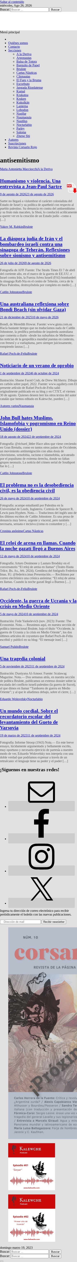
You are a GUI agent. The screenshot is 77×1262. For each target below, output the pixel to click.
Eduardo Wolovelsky (13, 699)
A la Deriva (23, 54)
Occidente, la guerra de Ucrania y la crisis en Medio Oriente (38, 603)
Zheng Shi (23, 136)
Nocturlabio (24, 125)
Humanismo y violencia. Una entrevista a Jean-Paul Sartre (31, 183)
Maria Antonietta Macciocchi (19, 169)
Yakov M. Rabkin (11, 226)
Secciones (14, 50)
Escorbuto (23, 84)
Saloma (21, 132)
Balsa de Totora (26, 61)
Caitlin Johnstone (11, 292)
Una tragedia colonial (22, 658)
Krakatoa (22, 95)
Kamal (20, 91)
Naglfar (21, 113)
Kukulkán (22, 102)
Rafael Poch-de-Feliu (14, 353)
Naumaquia (23, 117)
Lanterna (22, 106)
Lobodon (22, 110)
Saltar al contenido (12, 2)
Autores (13, 139)
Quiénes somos (18, 43)
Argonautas (23, 58)
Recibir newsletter (53, 921)
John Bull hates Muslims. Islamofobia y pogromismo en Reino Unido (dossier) (38, 423)
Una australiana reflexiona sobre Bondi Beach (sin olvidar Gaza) (34, 306)
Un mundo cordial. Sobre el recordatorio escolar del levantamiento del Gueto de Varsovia (29, 719)
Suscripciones (17, 143)
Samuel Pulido (9, 646)
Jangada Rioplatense (29, 87)
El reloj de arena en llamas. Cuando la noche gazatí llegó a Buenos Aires (38, 545)
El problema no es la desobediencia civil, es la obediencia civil (37, 487)
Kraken (21, 98)
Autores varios (9, 406)
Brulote (21, 69)
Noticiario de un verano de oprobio (37, 365)
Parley (20, 128)
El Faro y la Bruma (28, 80)
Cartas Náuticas (26, 72)
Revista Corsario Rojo (22, 147)
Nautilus (21, 121)
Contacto (14, 46)
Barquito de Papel (28, 65)
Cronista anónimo (11, 531)
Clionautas (23, 76)
